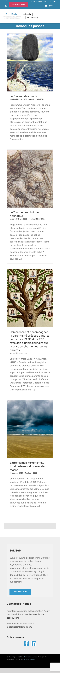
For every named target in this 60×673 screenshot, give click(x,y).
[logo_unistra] (30, 13)
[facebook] (6, 1)
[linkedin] (33, 643)
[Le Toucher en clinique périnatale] (30, 179)
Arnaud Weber (29, 659)
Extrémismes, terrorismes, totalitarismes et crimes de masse (27, 466)
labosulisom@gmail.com (19, 627)
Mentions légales (30, 657)
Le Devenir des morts (23, 96)
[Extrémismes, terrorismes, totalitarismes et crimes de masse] (30, 429)
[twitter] (6, 6)
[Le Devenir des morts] (30, 62)
